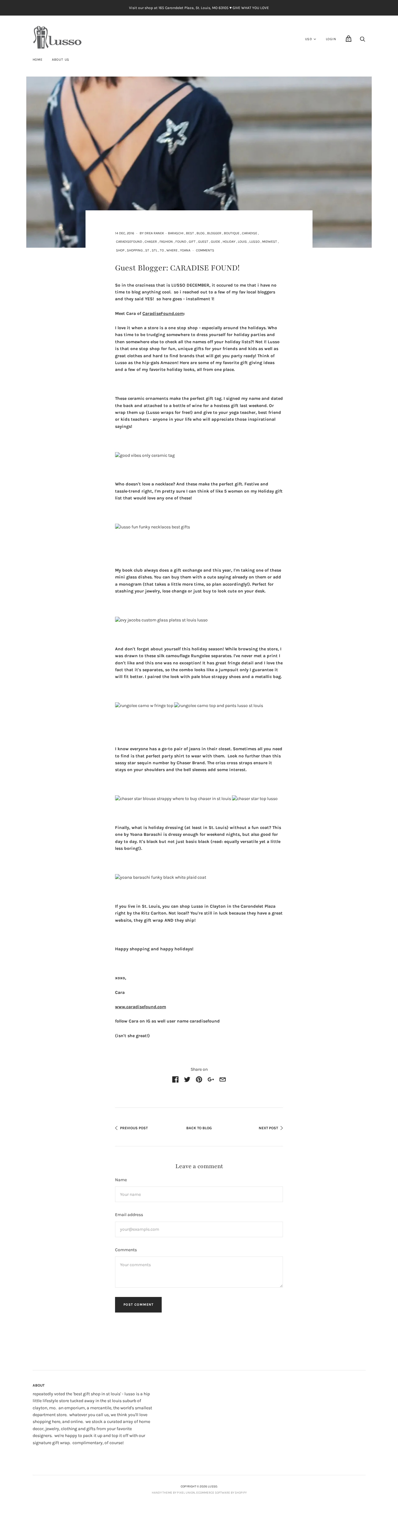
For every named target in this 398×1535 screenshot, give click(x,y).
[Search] (362, 41)
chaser (151, 242)
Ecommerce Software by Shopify (221, 1493)
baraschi (175, 233)
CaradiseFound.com (163, 313)
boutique (231, 233)
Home (38, 60)
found (180, 242)
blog (201, 233)
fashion (166, 242)
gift (192, 242)
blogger (214, 233)
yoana (185, 250)
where (172, 250)
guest (203, 242)
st (147, 250)
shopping (135, 250)
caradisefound (129, 242)
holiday (229, 242)
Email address (129, 1214)
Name (121, 1179)
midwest (269, 242)
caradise (249, 233)
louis (242, 242)
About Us (60, 60)
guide (215, 242)
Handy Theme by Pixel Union (173, 1493)
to (162, 250)
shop (120, 250)
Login (331, 39)
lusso (254, 242)
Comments (205, 250)
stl (154, 250)
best (190, 233)
